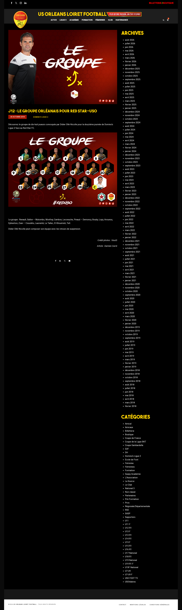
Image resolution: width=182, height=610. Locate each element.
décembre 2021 (132, 241)
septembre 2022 (132, 208)
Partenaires (130, 495)
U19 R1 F (129, 563)
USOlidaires (130, 581)
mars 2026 (130, 58)
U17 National (131, 553)
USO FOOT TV (131, 578)
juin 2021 (129, 262)
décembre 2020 (132, 284)
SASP (127, 513)
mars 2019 (130, 359)
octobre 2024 (131, 119)
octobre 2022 (131, 205)
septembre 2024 (132, 122)
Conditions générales (159, 604)
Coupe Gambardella (134, 445)
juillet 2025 (130, 86)
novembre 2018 (132, 374)
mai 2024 (129, 137)
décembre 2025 (132, 68)
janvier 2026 (130, 65)
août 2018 (129, 384)
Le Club (128, 484)
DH (126, 452)
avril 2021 (129, 269)
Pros (127, 502)
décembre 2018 (132, 370)
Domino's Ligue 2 (133, 456)
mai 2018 (129, 395)
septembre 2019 (132, 338)
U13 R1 (128, 535)
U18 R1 (128, 556)
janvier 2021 (130, 280)
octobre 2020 (131, 291)
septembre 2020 (132, 295)
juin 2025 (129, 90)
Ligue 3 (63, 20)
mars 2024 (130, 144)
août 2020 (129, 298)
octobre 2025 (131, 76)
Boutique (129, 434)
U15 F (127, 542)
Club (110, 20)
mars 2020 (130, 316)
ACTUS (54, 20)
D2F (127, 449)
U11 (127, 520)
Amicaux (129, 427)
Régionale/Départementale (137, 506)
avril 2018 (129, 399)
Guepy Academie (133, 474)
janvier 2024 (130, 151)
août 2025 (129, 83)
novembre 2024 (132, 115)
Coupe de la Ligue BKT (135, 441)
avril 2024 (129, 140)
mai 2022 (129, 223)
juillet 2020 (130, 302)
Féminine (129, 463)
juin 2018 (129, 392)
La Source (129, 481)
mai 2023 (129, 180)
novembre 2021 (132, 244)
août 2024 (129, 126)
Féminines (100, 20)
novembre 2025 (132, 72)
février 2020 (130, 320)
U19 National (131, 560)
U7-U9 (128, 571)
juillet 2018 (130, 388)
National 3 (129, 488)
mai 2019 (129, 352)
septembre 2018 (132, 381)
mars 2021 (130, 273)
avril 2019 (129, 356)
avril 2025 (129, 97)
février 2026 (130, 61)
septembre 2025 (132, 79)
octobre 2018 (131, 377)
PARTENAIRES (122, 20)
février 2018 (130, 406)
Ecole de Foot (131, 459)
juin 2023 (129, 176)
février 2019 (130, 363)
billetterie (155, 2)
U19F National (131, 567)
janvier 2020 (130, 323)
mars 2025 (130, 101)
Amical (128, 423)
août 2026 (129, 40)
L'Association (131, 477)
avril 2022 (129, 226)
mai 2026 (129, 50)
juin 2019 (129, 348)
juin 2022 (129, 219)
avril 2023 (129, 183)
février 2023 (130, 190)
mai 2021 (129, 266)
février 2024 (130, 147)
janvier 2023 (130, 194)
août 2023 (129, 169)
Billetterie (129, 431)
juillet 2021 (130, 259)
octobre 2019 (131, 334)
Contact (122, 604)
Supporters (130, 517)
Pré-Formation (132, 499)
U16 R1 (128, 549)
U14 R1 (128, 538)
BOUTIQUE (168, 2)
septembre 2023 (132, 165)
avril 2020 (129, 313)
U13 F (127, 531)
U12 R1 (128, 528)
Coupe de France (133, 438)
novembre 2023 (132, 158)
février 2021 (130, 277)
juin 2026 (129, 47)
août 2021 (129, 255)
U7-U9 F (128, 574)
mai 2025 (129, 94)
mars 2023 (130, 187)
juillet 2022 (130, 216)
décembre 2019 (132, 327)
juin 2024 (129, 133)
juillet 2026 (130, 43)
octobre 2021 (131, 248)
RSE (127, 510)
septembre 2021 (132, 252)
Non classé (130, 492)
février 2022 (130, 234)
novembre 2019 (132, 331)
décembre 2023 (132, 155)
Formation (130, 470)
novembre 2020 (132, 287)
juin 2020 (129, 305)
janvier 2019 (130, 366)
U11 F (127, 524)
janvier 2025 (130, 108)
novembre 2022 (132, 201)
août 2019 (129, 341)
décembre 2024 (132, 111)
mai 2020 (129, 309)
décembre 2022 (132, 198)
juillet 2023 (130, 173)
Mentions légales (138, 604)
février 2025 (130, 104)
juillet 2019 (130, 345)
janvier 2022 (130, 237)
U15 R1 (128, 546)
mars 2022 (130, 230)
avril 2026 (129, 54)
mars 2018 (130, 402)
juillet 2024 (130, 129)
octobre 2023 (131, 162)
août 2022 (129, 212)
